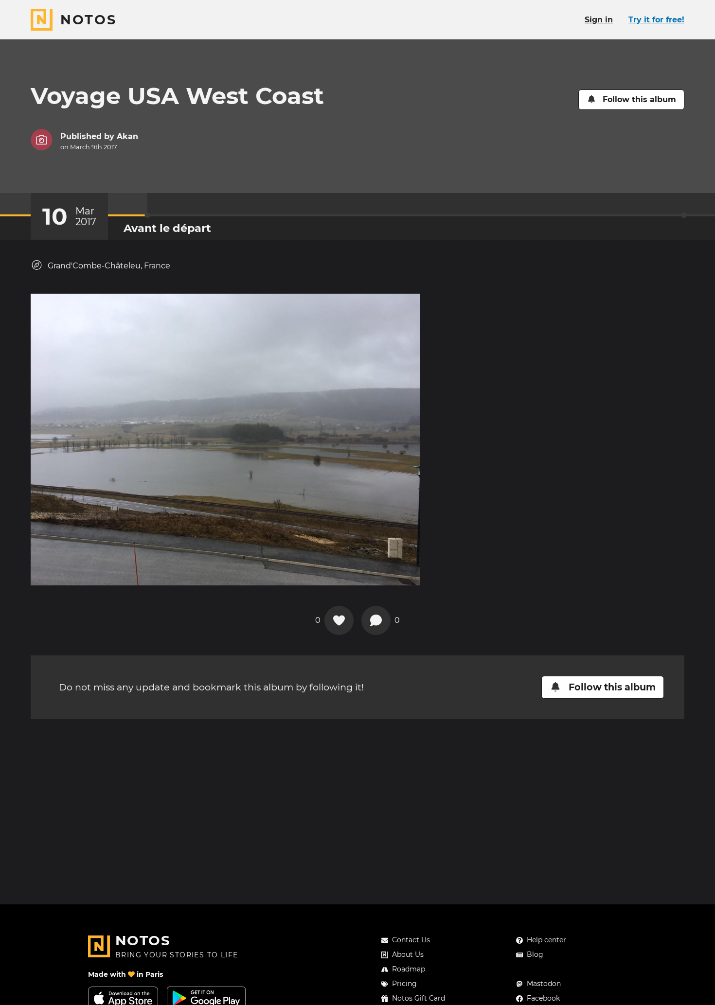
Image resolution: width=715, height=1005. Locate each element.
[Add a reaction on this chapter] (339, 620)
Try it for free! (656, 19)
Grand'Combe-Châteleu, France (109, 265)
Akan (127, 136)
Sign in (599, 19)
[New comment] (376, 620)
